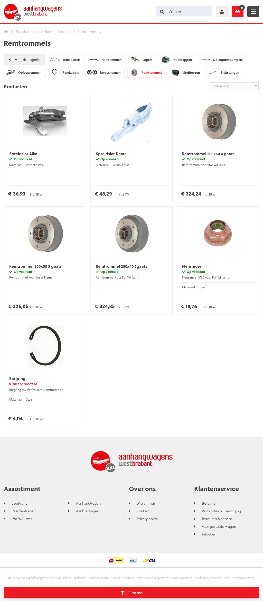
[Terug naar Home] (6, 32)
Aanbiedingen (87, 511)
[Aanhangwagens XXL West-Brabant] (33, 11)
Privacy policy (147, 519)
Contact (143, 511)
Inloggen (209, 534)
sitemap (144, 577)
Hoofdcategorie (27, 59)
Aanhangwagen (88, 503)
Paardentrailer (23, 511)
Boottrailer (20, 503)
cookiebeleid (124, 577)
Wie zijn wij (146, 503)
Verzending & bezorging (221, 511)
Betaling (208, 503)
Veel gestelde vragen (219, 526)
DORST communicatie (237, 577)
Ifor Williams (22, 519)
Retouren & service (217, 519)
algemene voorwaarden (173, 577)
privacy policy (99, 577)
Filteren (135, 593)
